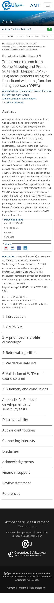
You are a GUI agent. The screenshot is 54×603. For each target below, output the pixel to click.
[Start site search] (49, 29)
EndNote (10, 236)
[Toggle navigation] (48, 5)
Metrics (45, 36)
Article (11, 36)
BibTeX (9, 232)
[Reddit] (12, 248)
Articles (6, 29)
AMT (35, 5)
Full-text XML (12, 227)
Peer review (33, 36)
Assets (20, 36)
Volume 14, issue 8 (22, 29)
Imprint (22, 587)
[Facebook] (19, 248)
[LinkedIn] (25, 248)
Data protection (37, 587)
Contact (11, 587)
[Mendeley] (6, 248)
